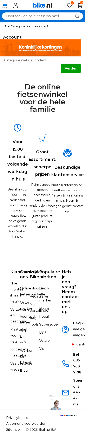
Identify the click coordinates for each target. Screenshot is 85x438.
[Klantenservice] (68, 346)
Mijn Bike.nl (37, 274)
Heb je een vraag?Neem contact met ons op (70, 291)
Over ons (25, 274)
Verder (71, 68)
